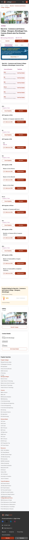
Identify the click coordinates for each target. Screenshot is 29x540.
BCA (5, 72)
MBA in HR (3, 394)
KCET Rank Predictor (5, 487)
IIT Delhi (2, 375)
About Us (4, 531)
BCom (5, 87)
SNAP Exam (3, 434)
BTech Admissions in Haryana (7, 508)
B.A (4, 143)
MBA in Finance (4, 392)
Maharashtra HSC (4, 467)
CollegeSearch (10, 2)
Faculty (16, 45)
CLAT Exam (3, 425)
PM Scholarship (4, 459)
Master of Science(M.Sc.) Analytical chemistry (12, 269)
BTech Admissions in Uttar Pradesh (8, 502)
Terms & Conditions (6, 534)
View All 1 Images (14, 327)
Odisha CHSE (3, 472)
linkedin (10, 521)
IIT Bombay (3, 373)
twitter (6, 521)
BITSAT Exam (4, 441)
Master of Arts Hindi (8, 185)
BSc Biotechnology (5, 416)
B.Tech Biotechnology (5, 401)
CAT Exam (3, 421)
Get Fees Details (21, 73)
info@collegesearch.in (8, 528)
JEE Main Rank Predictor (6, 485)
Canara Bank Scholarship (6, 465)
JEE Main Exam (4, 432)
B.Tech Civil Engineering (6, 405)
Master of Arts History (9, 168)
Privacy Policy (20, 531)
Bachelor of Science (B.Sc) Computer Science (12, 234)
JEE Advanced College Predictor (7, 494)
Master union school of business (8, 383)
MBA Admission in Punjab (6, 500)
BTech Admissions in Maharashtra (8, 504)
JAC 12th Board (4, 474)
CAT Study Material (5, 452)
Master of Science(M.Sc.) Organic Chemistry (12, 259)
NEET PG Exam (4, 427)
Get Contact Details (14, 349)
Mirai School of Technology (6, 385)
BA (4, 77)
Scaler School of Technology (7, 381)
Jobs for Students (4, 478)
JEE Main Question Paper (6, 454)
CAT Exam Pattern (5, 445)
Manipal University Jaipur (6, 362)
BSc (5, 91)
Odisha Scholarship (5, 463)
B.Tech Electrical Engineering (7, 407)
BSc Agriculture (4, 414)
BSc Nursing (3, 409)
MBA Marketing (4, 399)
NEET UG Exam (4, 438)
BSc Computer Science (6, 412)
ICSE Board (3, 469)
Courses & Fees (8, 45)
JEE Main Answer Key (5, 456)
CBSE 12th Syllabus (5, 450)
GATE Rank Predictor (5, 483)
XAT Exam (3, 436)
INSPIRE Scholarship (5, 461)
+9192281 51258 (7, 525)
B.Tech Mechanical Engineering (7, 403)
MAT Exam (3, 430)
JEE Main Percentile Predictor (7, 492)
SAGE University (4, 370)
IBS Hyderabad (4, 366)
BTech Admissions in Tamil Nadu (8, 506)
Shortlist (7, 41)
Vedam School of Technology (7, 387)
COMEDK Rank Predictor (6, 496)
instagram (14, 521)
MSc (5, 96)
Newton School (4, 378)
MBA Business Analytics (6, 396)
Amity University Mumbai (6, 368)
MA (4, 82)
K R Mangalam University (6, 364)
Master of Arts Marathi (9, 177)
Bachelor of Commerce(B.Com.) (11, 209)
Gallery (22, 45)
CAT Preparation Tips (5, 443)
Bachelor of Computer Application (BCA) (13, 119)
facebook (2, 521)
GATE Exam (3, 423)
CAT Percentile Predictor (6, 490)
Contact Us (11, 531)
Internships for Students (6, 476)
